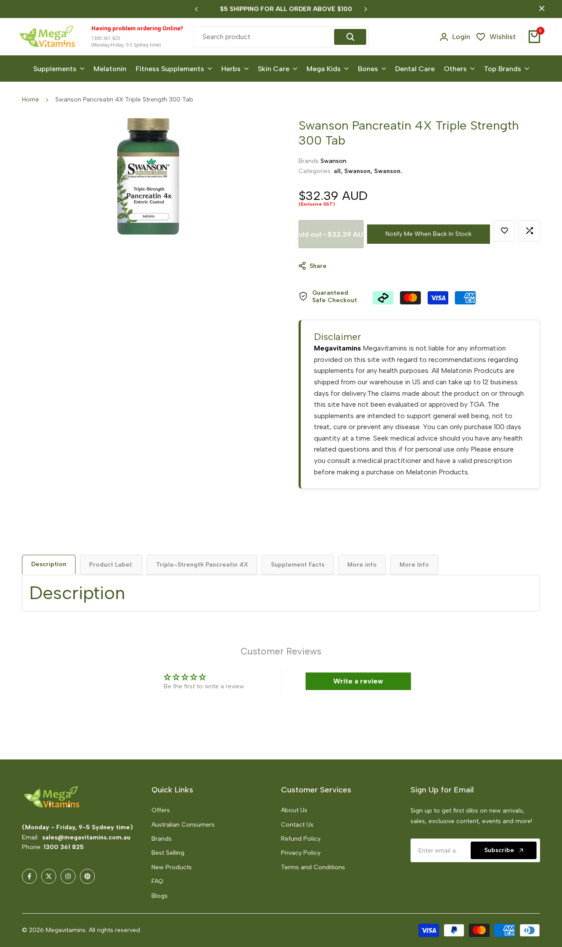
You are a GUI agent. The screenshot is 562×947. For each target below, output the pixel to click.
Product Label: (111, 564)
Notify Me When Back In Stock (428, 234)
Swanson (333, 161)
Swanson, (359, 170)
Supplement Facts (297, 564)
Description (48, 564)
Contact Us (297, 824)
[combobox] (265, 37)
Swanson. (388, 170)
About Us (294, 810)
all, (339, 170)
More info (362, 564)
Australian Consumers (183, 824)
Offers (160, 810)
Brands (161, 838)
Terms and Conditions (313, 867)
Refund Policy (301, 838)
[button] (175, 864)
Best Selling (167, 853)
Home (30, 99)
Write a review (358, 681)
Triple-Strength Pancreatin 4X (202, 564)
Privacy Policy (301, 853)
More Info (414, 564)
